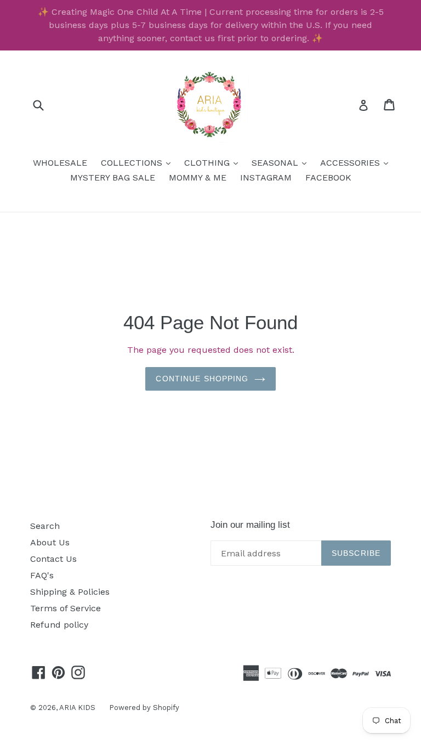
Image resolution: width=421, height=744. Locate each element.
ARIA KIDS (77, 707)
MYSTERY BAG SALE (112, 177)
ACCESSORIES (357, 162)
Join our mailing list (250, 525)
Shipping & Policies (70, 592)
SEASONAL (282, 162)
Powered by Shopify (144, 707)
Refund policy (59, 624)
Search (45, 526)
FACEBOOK (328, 177)
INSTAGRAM (266, 177)
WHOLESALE (60, 162)
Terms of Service (65, 608)
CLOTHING (213, 162)
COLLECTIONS (138, 162)
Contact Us (53, 559)
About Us (50, 542)
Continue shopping (202, 378)
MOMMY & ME (197, 177)
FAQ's (42, 575)
